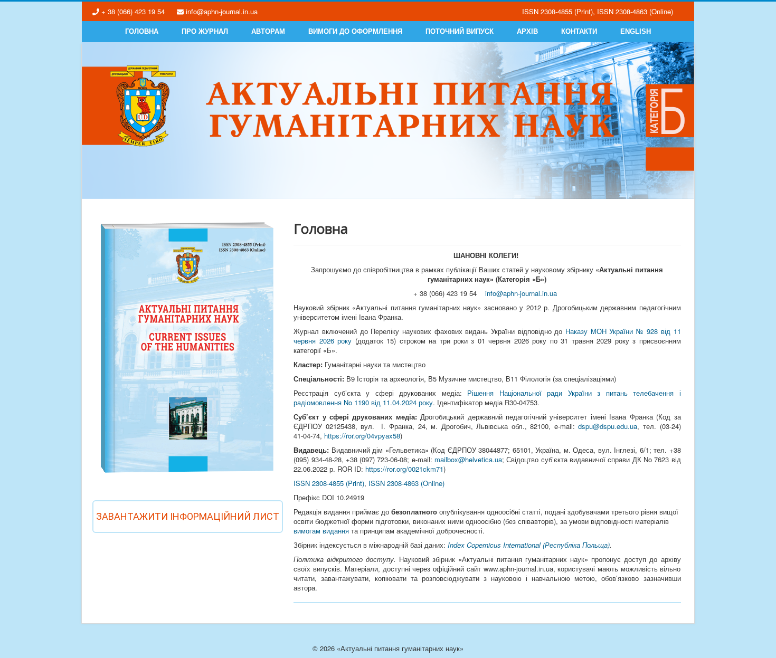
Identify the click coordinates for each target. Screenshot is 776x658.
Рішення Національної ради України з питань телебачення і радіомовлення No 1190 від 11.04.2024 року (487, 397)
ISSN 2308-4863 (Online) (406, 483)
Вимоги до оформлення (355, 31)
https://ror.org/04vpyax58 (362, 436)
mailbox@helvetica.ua (468, 459)
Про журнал (205, 31)
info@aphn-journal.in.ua (521, 293)
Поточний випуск (459, 31)
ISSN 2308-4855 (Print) (329, 483)
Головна (141, 31)
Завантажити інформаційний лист (187, 516)
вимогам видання (321, 531)
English (635, 31)
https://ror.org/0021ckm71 (404, 469)
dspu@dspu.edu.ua (607, 426)
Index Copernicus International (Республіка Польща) (529, 545)
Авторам (268, 31)
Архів (527, 31)
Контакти (579, 31)
